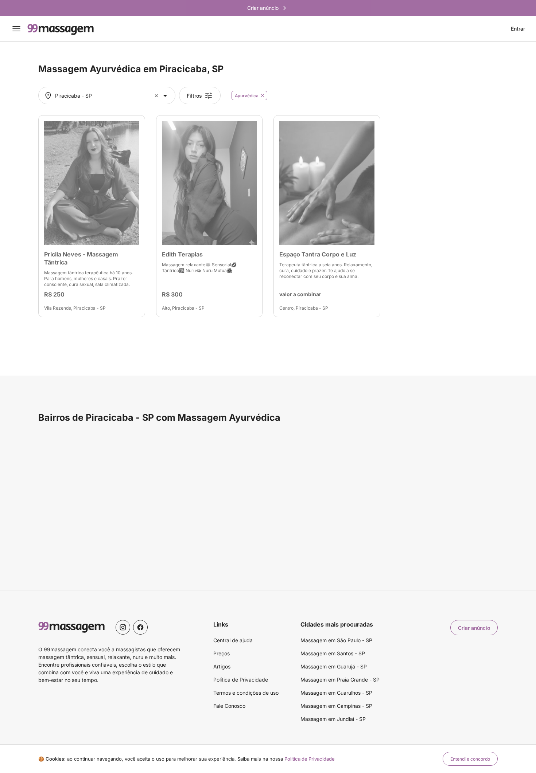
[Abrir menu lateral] (16, 28)
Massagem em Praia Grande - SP (340, 679)
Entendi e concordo (470, 759)
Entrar (518, 29)
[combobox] (106, 96)
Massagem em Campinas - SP (336, 706)
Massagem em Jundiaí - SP (333, 719)
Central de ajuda (233, 640)
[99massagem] (60, 29)
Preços (221, 653)
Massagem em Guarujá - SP (333, 666)
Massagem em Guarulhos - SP (336, 693)
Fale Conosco (229, 706)
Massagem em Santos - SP (332, 653)
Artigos (221, 666)
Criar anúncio (474, 628)
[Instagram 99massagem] (123, 627)
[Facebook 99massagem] (140, 627)
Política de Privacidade (240, 679)
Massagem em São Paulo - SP (336, 640)
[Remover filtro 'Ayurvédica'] (262, 95)
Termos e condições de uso (246, 693)
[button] (157, 95)
